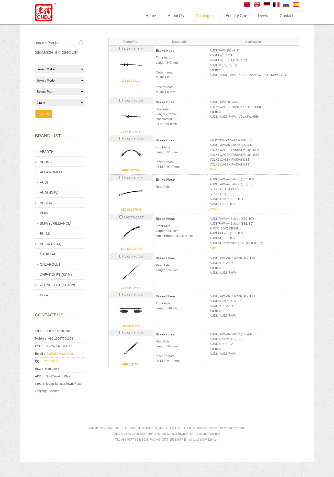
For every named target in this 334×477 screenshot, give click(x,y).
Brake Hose (165, 179)
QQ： (38, 361)
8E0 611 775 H (131, 209)
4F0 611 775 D (131, 288)
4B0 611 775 (130, 364)
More (44, 295)
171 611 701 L (130, 81)
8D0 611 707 (130, 170)
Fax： (39, 346)
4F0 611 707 (130, 326)
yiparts (240, 428)
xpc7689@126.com (60, 353)
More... (214, 169)
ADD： (40, 376)
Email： (40, 353)
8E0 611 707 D (131, 249)
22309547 (50, 361)
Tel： (38, 331)
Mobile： (41, 338)
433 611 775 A (131, 132)
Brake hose (165, 50)
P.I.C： (39, 369)
